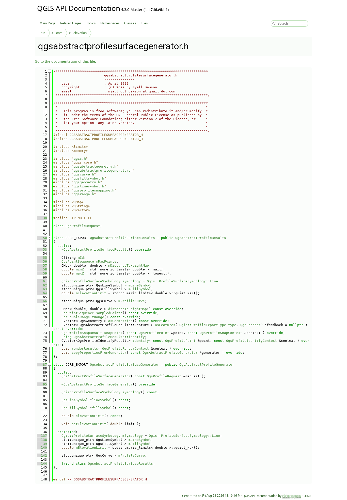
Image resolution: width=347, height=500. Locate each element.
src (43, 33)
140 (42, 447)
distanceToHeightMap (127, 309)
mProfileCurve (131, 301)
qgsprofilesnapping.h (94, 190)
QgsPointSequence (77, 261)
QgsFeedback (251, 325)
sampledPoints (109, 313)
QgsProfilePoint (154, 333)
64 (42, 293)
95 (42, 384)
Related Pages (71, 23)
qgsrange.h (84, 194)
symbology (131, 281)
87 (42, 364)
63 (42, 289)
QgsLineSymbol (74, 400)
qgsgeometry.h (87, 182)
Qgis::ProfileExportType (202, 325)
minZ (80, 269)
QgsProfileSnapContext (221, 333)
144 (42, 463)
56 (42, 261)
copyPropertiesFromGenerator (99, 352)
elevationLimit (90, 416)
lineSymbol (102, 400)
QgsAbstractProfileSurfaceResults (122, 238)
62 (42, 285)
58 (42, 269)
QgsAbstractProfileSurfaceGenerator (124, 364)
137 (42, 436)
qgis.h (80, 158)
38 (42, 218)
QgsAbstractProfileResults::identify (109, 337)
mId (81, 258)
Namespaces (110, 23)
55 (42, 258)
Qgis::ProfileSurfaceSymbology (90, 281)
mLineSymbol (140, 285)
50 (42, 238)
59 (42, 273)
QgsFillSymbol (74, 408)
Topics (91, 23)
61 (42, 281)
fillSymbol (102, 408)
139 (42, 444)
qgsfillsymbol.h (89, 178)
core (59, 33)
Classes (130, 23)
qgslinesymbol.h (89, 186)
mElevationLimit (91, 293)
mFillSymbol (140, 289)
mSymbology (132, 436)
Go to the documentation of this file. (65, 61)
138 (42, 440)
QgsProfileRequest (83, 226)
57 (42, 265)
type (232, 325)
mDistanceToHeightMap (128, 265)
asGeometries (120, 321)
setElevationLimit (89, 424)
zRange (98, 317)
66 (42, 301)
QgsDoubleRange (75, 317)
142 (42, 455)
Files (144, 23)
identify (141, 341)
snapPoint (113, 333)
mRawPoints (106, 261)
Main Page (47, 23)
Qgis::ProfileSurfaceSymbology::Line (182, 281)
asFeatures (165, 325)
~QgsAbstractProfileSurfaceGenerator (97, 384)
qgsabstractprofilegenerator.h (103, 170)
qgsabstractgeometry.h (95, 166)
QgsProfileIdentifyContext (251, 341)
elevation (80, 33)
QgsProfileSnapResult (81, 333)
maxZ (80, 273)
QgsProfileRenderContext (125, 348)
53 (42, 249)
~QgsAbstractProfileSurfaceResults (95, 249)
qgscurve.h (84, 174)
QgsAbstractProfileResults (200, 238)
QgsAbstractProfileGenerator (170, 352)
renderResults (85, 348)
